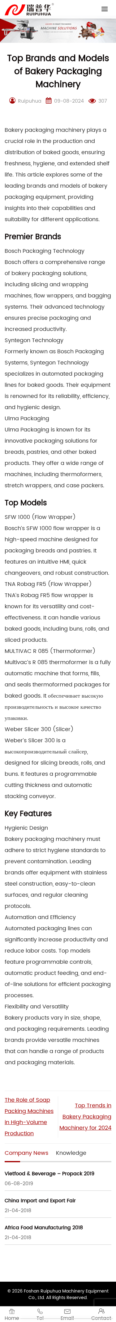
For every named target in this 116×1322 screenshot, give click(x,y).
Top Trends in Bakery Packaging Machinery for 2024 (85, 1116)
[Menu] (104, 8)
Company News (26, 1153)
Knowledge (71, 1153)
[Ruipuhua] (29, 9)
